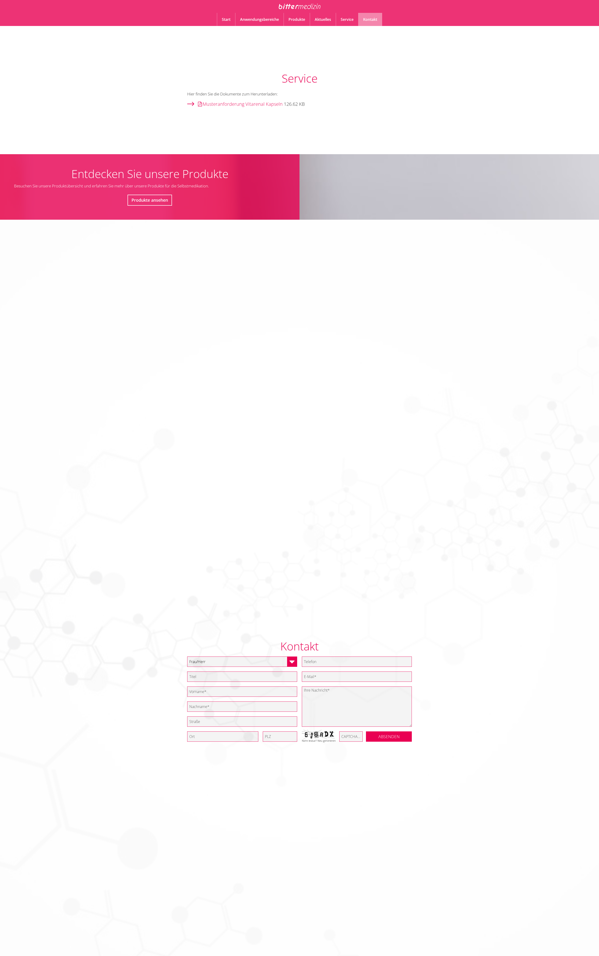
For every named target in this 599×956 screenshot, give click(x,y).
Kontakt (370, 19)
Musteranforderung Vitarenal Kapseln (243, 104)
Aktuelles (323, 19)
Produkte (297, 19)
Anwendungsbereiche (259, 19)
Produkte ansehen (149, 200)
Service (347, 19)
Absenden (389, 736)
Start (226, 19)
